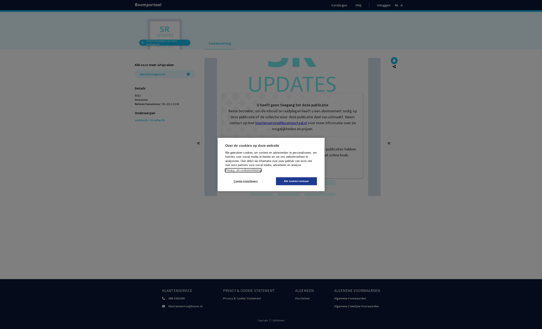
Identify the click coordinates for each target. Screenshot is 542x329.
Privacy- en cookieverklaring (243, 170)
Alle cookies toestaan (296, 181)
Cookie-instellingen (246, 181)
